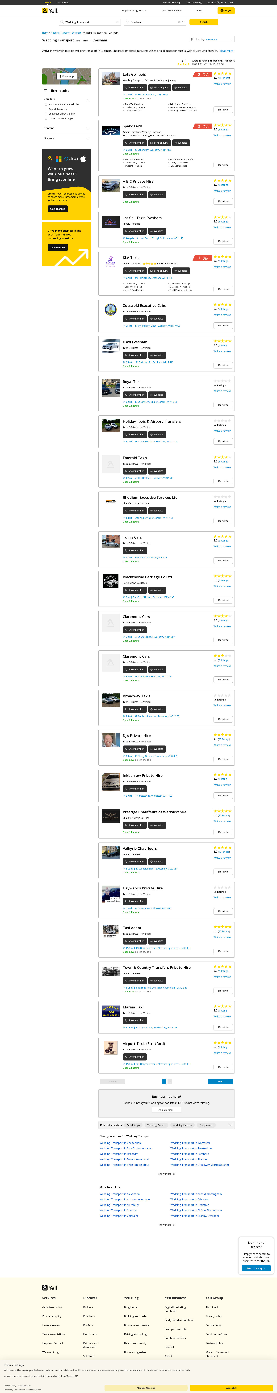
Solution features (175, 1338)
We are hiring (50, 1352)
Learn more (58, 247)
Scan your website (176, 1329)
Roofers (88, 1325)
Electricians (90, 1334)
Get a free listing (194, 2)
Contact (169, 1347)
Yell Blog (131, 1298)
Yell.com (47, 2)
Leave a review (51, 1325)
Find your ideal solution (179, 1320)
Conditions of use (216, 1334)
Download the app (171, 2)
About (168, 1356)
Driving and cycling (135, 1334)
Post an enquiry (51, 1316)
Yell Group (214, 1298)
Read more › (227, 51)
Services (49, 1298)
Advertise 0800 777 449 (220, 2)
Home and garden (135, 1352)
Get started (58, 209)
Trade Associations (53, 1334)
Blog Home (131, 1307)
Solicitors (88, 1356)
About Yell (212, 1307)
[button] (117, 22)
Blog (199, 10)
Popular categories (132, 10)
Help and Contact (52, 1343)
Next (220, 1081)
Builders (88, 1307)
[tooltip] (183, 22)
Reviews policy (214, 1343)
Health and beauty (135, 1343)
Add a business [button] (167, 1109)
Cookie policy (214, 1325)
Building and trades (135, 1316)
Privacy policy (214, 1316)
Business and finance (136, 1325)
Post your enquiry (171, 10)
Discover (90, 1298)
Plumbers (89, 1316)
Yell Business (63, 2)
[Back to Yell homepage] (50, 10)
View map (68, 76)
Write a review (222, 83)
